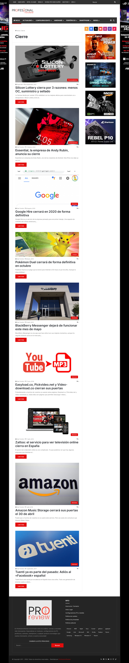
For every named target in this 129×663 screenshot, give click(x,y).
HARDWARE (58, 20)
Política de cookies (71, 616)
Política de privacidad (72, 619)
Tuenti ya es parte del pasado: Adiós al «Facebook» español (43, 573)
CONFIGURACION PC (43, 20)
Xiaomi (96, 635)
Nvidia (94, 632)
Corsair (93, 628)
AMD (75, 628)
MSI (88, 632)
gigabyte (107, 628)
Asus (87, 628)
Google (69, 632)
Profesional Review (65, 659)
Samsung (69, 635)
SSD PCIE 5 (65, 2)
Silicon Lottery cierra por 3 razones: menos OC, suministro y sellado (46, 89)
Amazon (69, 628)
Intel (74, 632)
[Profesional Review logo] (22, 10)
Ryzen (107, 632)
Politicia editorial (71, 623)
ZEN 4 (73, 2)
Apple (81, 628)
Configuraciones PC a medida (75, 613)
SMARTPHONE (84, 20)
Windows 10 (78, 635)
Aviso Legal (69, 609)
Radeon (100, 632)
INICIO (17, 20)
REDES (95, 20)
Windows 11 (87, 635)
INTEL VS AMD (31, 2)
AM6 (14, 2)
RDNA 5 (40, 2)
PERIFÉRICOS (70, 20)
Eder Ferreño (20, 147)
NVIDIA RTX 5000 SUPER (52, 2)
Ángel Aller (20, 84)
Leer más (21, 102)
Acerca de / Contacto (72, 606)
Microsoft (81, 632)
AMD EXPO (21, 2)
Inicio (18, 30)
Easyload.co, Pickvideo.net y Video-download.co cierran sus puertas (41, 386)
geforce (100, 628)
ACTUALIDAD (27, 20)
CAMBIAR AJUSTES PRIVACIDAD (39, 641)
